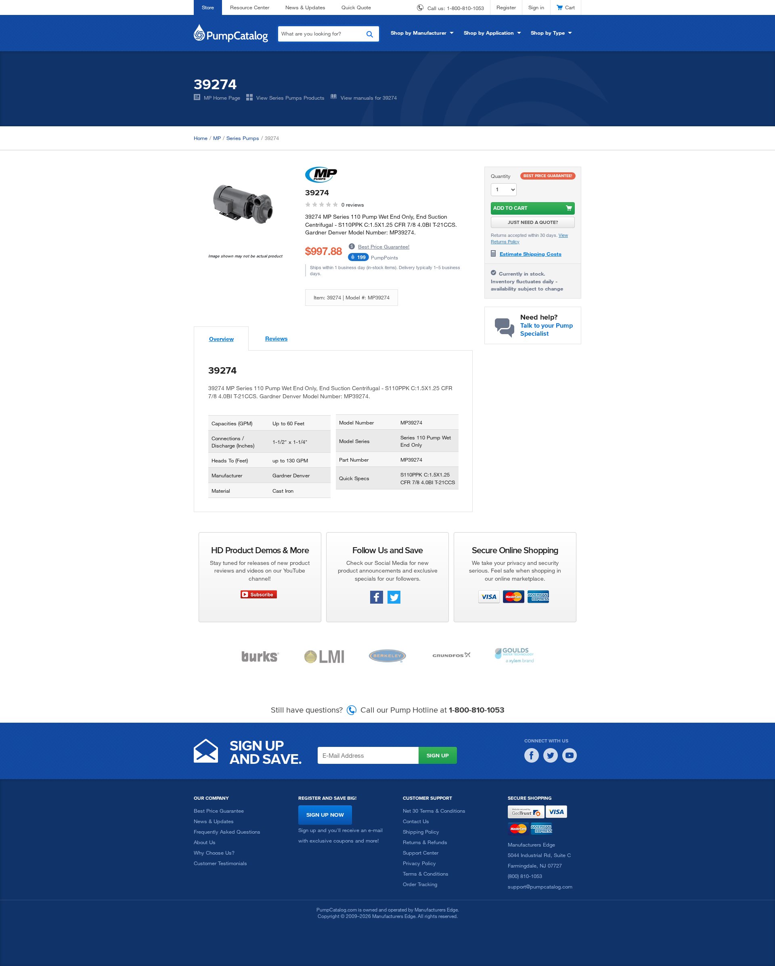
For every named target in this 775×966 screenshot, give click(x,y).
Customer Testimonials (220, 863)
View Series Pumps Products (290, 97)
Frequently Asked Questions (227, 831)
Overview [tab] (221, 338)
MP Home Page (222, 97)
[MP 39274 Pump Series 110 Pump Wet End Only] (243, 203)
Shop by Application (489, 32)
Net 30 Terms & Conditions (434, 810)
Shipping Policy (421, 831)
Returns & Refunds (425, 842)
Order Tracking (420, 884)
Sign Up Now (325, 815)
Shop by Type (548, 32)
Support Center (420, 852)
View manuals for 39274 (369, 97)
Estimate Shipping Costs (530, 254)
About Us (205, 842)
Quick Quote (356, 7)
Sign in (536, 7)
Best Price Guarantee (219, 810)
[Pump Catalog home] (231, 32)
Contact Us (416, 821)
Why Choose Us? (214, 852)
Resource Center (249, 7)
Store (208, 7)
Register (506, 7)
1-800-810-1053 (465, 8)
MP (217, 138)
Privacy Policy (419, 863)
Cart (570, 7)
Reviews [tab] (276, 338)
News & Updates (305, 7)
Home (200, 138)
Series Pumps (242, 138)
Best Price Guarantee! (383, 246)
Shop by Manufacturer (418, 32)
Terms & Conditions (425, 873)
